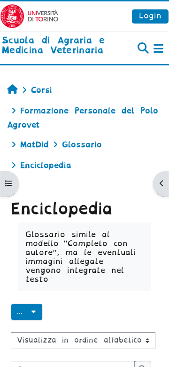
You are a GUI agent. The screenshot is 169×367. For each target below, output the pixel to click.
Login (150, 15)
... (30, 311)
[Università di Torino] (29, 15)
